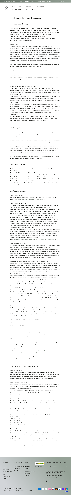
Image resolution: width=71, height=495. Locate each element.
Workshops (27, 466)
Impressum (7, 492)
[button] (57, 7)
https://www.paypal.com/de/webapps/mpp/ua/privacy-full (29, 199)
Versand (30, 490)
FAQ (15, 473)
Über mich (17, 468)
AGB (26, 490)
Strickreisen (28, 468)
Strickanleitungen (29, 471)
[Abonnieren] (67, 466)
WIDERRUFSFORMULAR (21, 466)
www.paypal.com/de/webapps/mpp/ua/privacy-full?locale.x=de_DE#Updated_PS (35, 239)
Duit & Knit (9, 488)
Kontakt (16, 470)
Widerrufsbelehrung (8, 490)
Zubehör (26, 475)
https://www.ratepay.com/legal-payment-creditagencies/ (25, 352)
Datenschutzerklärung (51, 476)
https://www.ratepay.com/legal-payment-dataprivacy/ (43, 350)
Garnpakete (27, 473)
